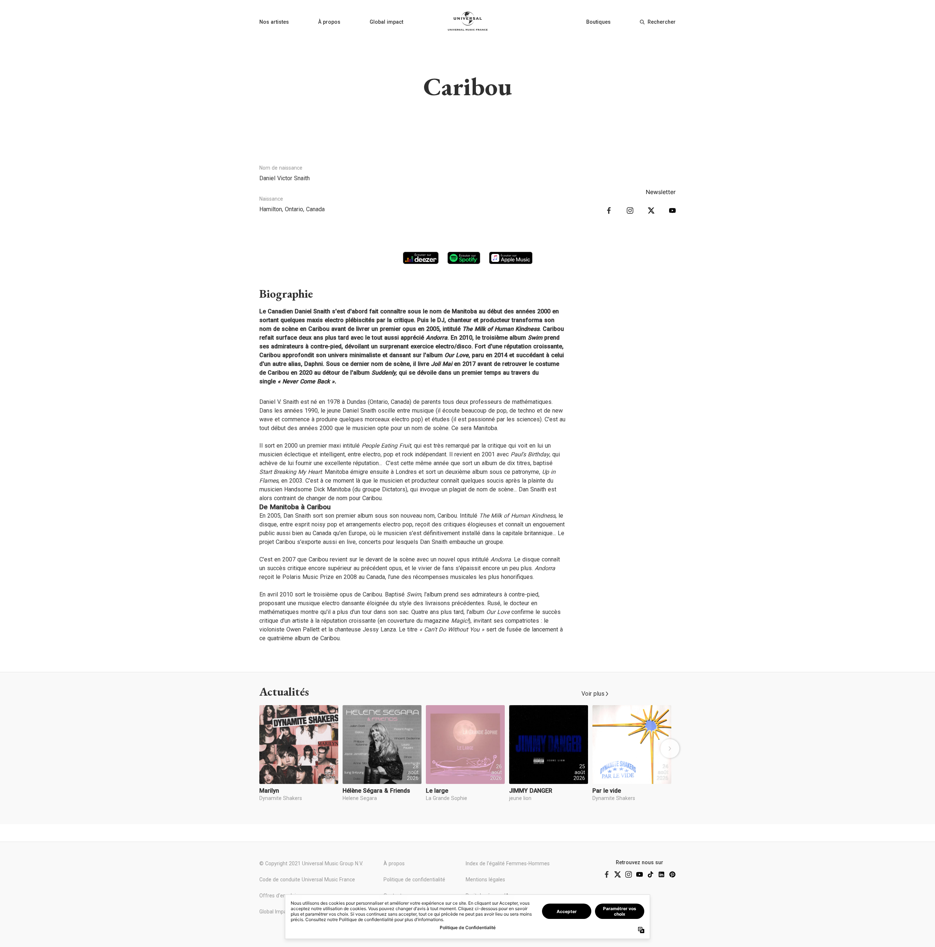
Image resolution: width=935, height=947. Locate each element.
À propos (329, 22)
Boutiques (598, 22)
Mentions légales (485, 879)
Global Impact (275, 912)
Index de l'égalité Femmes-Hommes (508, 863)
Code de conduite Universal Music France (307, 879)
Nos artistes (274, 22)
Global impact (386, 22)
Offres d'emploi (277, 895)
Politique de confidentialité (414, 879)
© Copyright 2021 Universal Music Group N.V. (311, 863)
